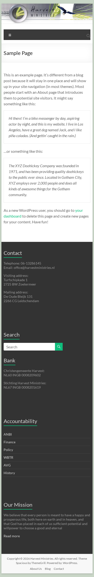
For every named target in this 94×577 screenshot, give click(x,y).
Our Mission (18, 504)
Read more (12, 536)
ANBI (8, 434)
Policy (8, 450)
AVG (7, 465)
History (9, 473)
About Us (36, 568)
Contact (59, 568)
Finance (9, 442)
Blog (48, 568)
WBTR (8, 457)
